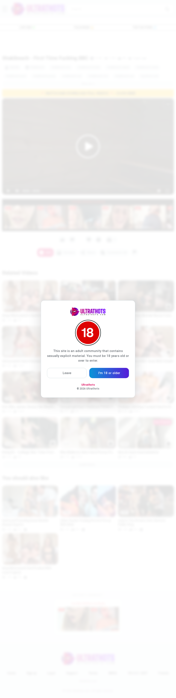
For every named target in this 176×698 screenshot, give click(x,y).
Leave (67, 373)
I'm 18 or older (109, 373)
